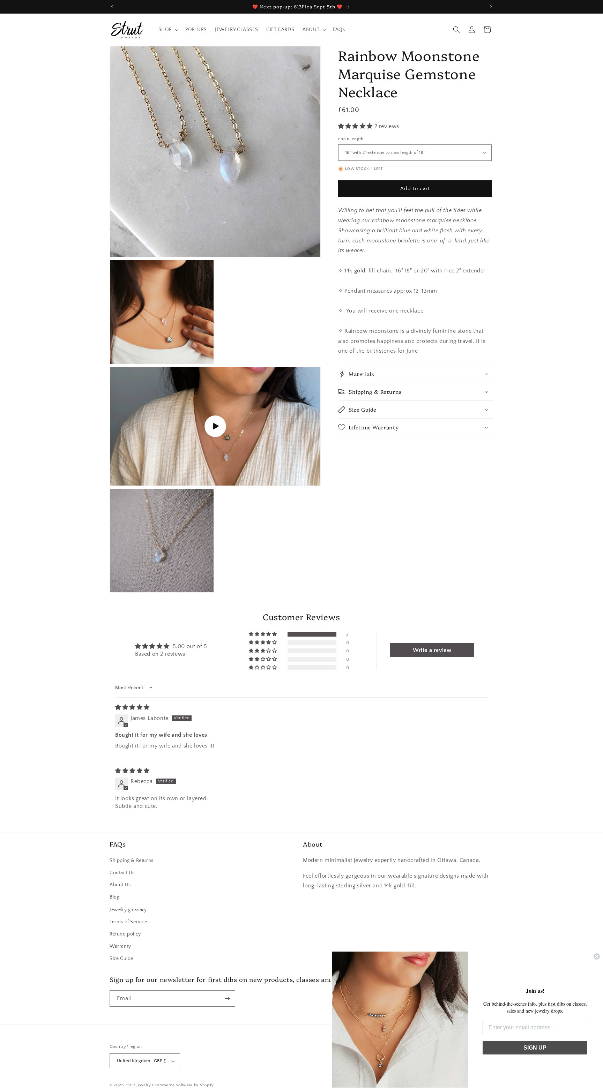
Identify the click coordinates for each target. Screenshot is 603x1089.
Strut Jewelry (138, 1085)
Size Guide (121, 958)
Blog (114, 897)
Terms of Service (128, 921)
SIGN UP (534, 1048)
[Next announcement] (491, 6)
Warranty (120, 946)
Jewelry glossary (128, 909)
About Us (120, 884)
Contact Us (122, 872)
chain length (351, 138)
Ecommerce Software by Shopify (183, 1085)
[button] (167, 29)
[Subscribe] (227, 998)
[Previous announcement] (112, 6)
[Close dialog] (596, 956)
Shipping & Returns (132, 860)
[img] (132, 707)
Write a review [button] (432, 650)
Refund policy (125, 934)
